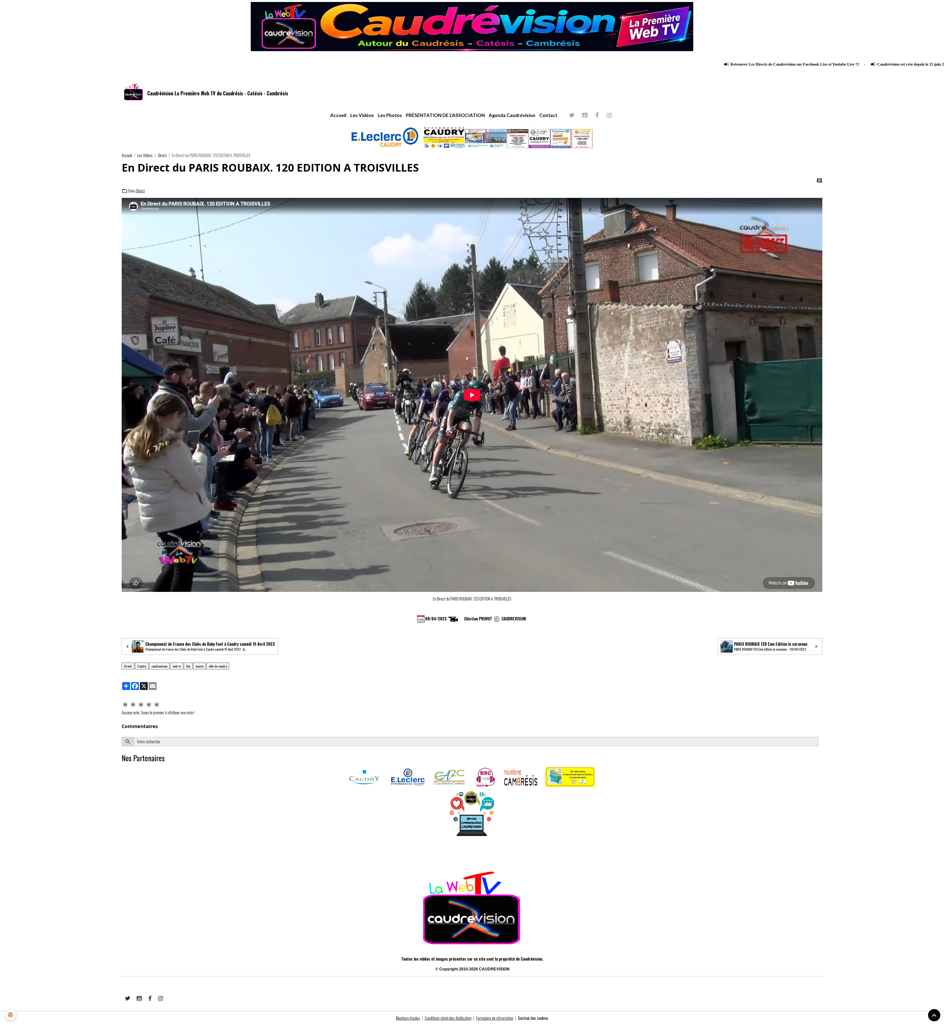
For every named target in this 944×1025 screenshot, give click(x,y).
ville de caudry (218, 666)
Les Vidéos (362, 115)
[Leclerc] (408, 776)
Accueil (338, 115)
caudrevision (159, 666)
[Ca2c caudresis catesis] (449, 776)
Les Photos (390, 115)
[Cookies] (10, 1014)
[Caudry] (364, 776)
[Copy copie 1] (497, 618)
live (188, 666)
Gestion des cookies (533, 1018)
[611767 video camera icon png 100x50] (453, 618)
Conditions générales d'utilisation (448, 1018)
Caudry (141, 666)
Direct (162, 155)
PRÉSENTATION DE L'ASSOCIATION (445, 115)
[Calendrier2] (421, 618)
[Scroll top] (934, 1015)
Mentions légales (408, 1018)
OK (820, 742)
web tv (177, 666)
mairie (199, 666)
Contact (548, 115)
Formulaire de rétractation (494, 1018)
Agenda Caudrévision (512, 115)
